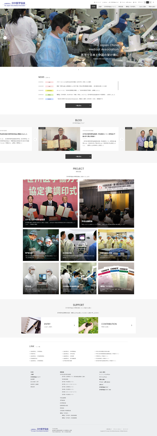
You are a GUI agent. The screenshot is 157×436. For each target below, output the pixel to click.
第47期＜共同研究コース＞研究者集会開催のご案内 (73, 376)
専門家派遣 (62, 400)
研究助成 (62, 408)
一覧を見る (78, 105)
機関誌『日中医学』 (131, 6)
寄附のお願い (152, 6)
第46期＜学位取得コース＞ (68, 389)
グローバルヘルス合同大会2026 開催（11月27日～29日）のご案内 (74, 82)
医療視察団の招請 (64, 405)
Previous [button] (5, 37)
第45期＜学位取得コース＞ (68, 394)
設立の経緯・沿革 (34, 381)
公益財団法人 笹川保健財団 (69, 358)
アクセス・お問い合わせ (126, 2)
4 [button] (81, 70)
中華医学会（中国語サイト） (102, 356)
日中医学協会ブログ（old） (105, 389)
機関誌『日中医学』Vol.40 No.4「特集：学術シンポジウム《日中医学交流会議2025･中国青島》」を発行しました (86, 94)
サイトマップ (98, 2)
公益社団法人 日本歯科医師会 (37, 356)
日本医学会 (32, 353)
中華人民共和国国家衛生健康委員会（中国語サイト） (107, 353)
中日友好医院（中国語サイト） (103, 358)
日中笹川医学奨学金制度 (65, 374)
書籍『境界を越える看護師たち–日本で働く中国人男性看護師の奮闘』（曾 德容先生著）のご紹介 (82, 86)
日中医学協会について (110, 6)
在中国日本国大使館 (67, 360)
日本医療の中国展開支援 (65, 410)
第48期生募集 (65, 379)
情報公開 (33, 386)
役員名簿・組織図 (34, 384)
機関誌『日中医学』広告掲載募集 (69, 418)
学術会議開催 (63, 397)
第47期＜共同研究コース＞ (68, 386)
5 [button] (83, 70)
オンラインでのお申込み (104, 374)
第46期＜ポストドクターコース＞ (69, 391)
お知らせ (105, 2)
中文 (135, 2)
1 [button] (73, 70)
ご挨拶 (99, 6)
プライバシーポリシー (117, 429)
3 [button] (78, 70)
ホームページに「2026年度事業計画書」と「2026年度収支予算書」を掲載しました (78, 90)
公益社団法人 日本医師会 (36, 351)
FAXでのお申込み (103, 377)
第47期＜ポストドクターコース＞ (69, 384)
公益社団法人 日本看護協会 (69, 351)
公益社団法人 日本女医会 (69, 353)
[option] (78, 38)
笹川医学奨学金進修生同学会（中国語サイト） (106, 360)
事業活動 (120, 6)
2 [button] (76, 70)
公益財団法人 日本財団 (68, 356)
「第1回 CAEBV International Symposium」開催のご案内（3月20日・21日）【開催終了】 (80, 99)
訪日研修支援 (63, 403)
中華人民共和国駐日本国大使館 (103, 351)
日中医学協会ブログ (114, 2)
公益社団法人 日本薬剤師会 (36, 360)
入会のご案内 (142, 6)
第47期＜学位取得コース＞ (68, 381)
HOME (93, 6)
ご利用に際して (109, 429)
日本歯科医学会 (33, 358)
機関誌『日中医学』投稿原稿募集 (69, 415)
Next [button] (152, 37)
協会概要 (33, 379)
